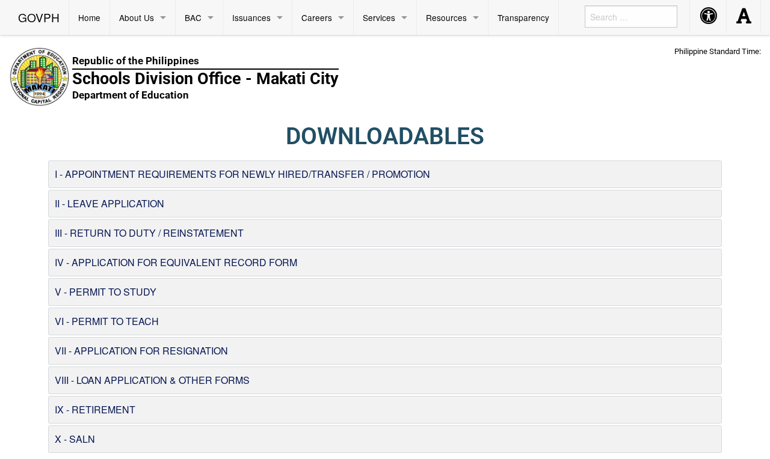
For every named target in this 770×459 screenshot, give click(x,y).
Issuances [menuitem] (251, 17)
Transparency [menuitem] (523, 17)
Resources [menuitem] (446, 17)
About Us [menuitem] (136, 17)
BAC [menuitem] (193, 17)
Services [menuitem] (379, 17)
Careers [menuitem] (316, 17)
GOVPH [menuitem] (39, 17)
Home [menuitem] (89, 17)
